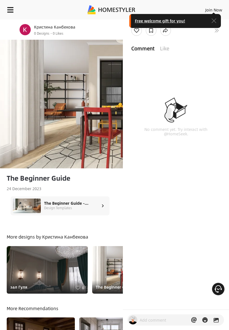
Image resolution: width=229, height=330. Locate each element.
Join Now (213, 10)
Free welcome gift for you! (160, 20)
